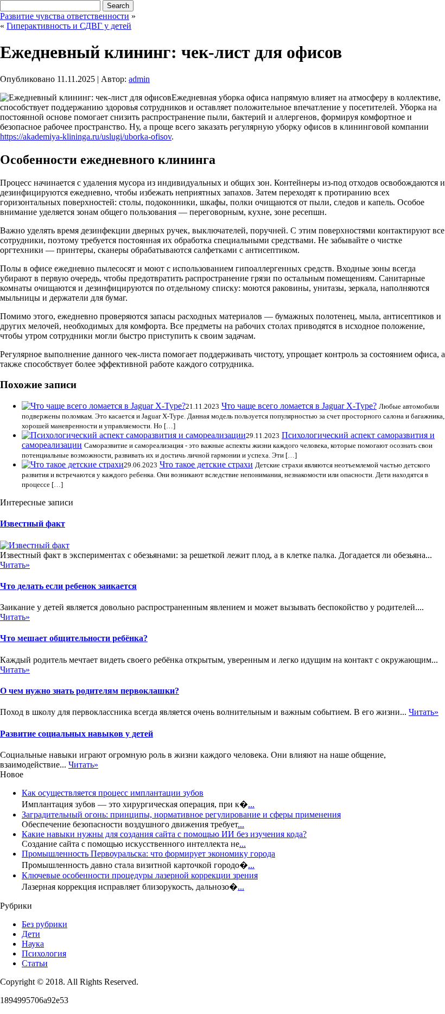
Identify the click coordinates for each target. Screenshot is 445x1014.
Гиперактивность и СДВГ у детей (69, 25)
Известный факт (32, 523)
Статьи (35, 963)
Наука (33, 943)
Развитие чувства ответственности (64, 16)
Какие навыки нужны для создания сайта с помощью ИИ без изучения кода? (164, 834)
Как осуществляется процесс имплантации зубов (113, 792)
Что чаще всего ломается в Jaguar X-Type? (299, 405)
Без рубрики (44, 924)
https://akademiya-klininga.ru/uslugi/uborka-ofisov (85, 136)
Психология (44, 953)
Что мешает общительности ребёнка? (74, 638)
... (251, 804)
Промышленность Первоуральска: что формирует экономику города (148, 853)
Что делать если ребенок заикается (68, 586)
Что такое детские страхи (206, 464)
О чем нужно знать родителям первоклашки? (89, 690)
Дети (31, 934)
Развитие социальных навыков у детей (76, 733)
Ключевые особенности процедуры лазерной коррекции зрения (140, 875)
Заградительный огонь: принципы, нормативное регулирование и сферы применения (181, 814)
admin (139, 79)
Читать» (15, 564)
